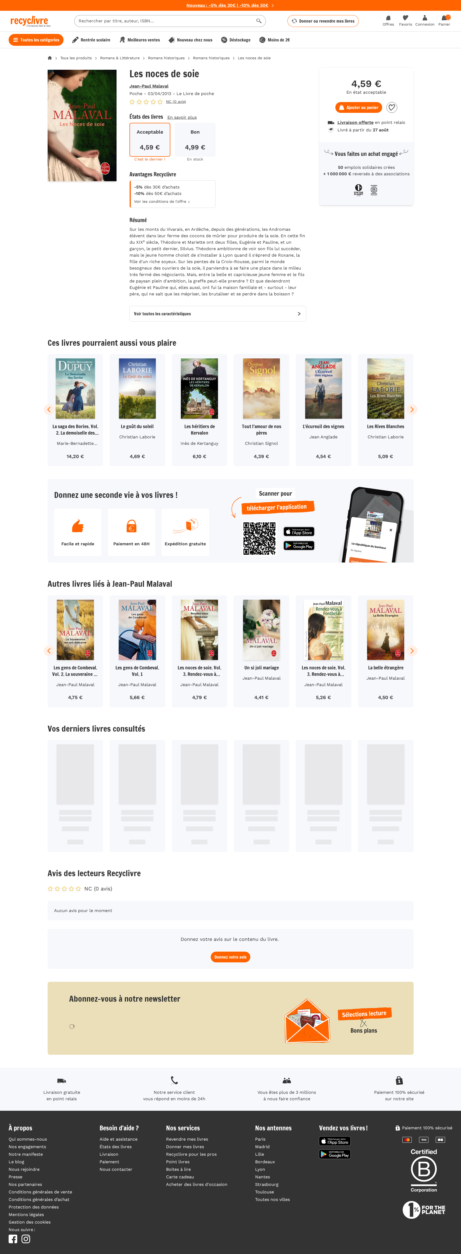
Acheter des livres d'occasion (196, 1184)
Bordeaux (265, 1161)
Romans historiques (166, 58)
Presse (15, 1176)
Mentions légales (26, 1214)
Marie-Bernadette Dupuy (75, 444)
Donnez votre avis (230, 957)
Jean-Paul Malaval (148, 86)
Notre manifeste (26, 1154)
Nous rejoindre (24, 1169)
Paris (260, 1139)
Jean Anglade (323, 436)
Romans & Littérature (120, 58)
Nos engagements (27, 1146)
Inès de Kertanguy (199, 443)
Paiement (109, 1161)
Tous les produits (76, 58)
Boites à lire (178, 1169)
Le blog (16, 1161)
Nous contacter (116, 1169)
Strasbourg (267, 1184)
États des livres (116, 1146)
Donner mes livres (185, 1146)
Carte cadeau (180, 1176)
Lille (259, 1154)
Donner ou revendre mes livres (326, 21)
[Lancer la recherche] (259, 21)
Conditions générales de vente (40, 1191)
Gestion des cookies (30, 1222)
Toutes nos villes (272, 1199)
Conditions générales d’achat (39, 1199)
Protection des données (34, 1207)
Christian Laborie (137, 436)
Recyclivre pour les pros (191, 1154)
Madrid (262, 1146)
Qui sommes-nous (28, 1139)
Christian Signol (261, 443)
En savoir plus (182, 117)
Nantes (262, 1176)
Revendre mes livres (187, 1139)
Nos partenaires (25, 1184)
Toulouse (264, 1191)
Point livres (177, 1161)
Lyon (260, 1169)
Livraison (109, 1154)
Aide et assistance (119, 1139)
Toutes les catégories (39, 40)
